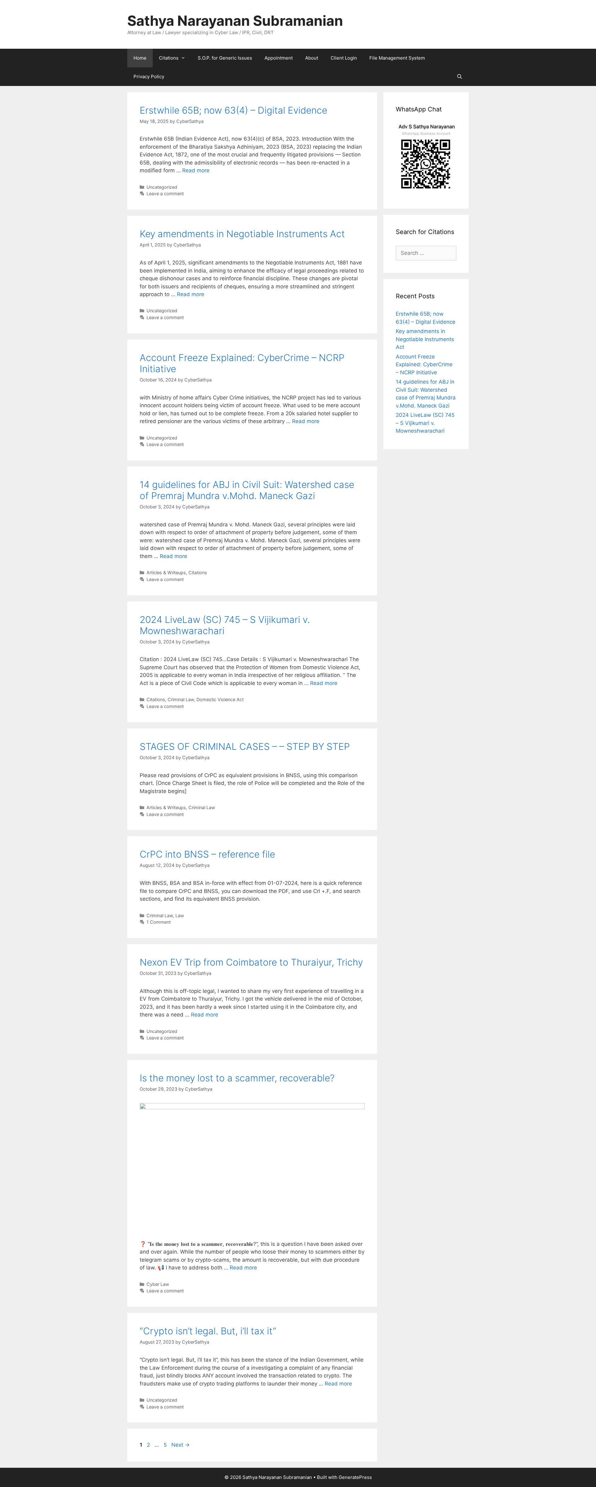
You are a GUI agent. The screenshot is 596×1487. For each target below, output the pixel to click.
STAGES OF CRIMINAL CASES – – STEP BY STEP (245, 746)
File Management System (397, 58)
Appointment (278, 58)
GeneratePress (355, 1477)
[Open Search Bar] (459, 76)
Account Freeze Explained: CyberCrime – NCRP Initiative (424, 365)
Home (140, 58)
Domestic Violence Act (220, 699)
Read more (196, 170)
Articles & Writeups (166, 572)
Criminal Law (181, 699)
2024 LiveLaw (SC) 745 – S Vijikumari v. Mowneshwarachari (425, 423)
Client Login (344, 58)
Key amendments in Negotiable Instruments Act (242, 233)
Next (180, 1445)
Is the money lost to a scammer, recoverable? (237, 1078)
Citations (168, 58)
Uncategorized (162, 187)
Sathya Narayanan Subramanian (235, 20)
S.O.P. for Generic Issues (225, 58)
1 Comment (159, 922)
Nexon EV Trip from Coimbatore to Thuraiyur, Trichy (251, 962)
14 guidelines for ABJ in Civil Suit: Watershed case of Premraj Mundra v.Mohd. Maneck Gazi (247, 490)
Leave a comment (165, 193)
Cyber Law (158, 1284)
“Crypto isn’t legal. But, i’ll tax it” (208, 1330)
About (311, 58)
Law (179, 915)
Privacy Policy (148, 76)
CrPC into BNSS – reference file (207, 854)
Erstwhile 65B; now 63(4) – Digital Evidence (233, 110)
